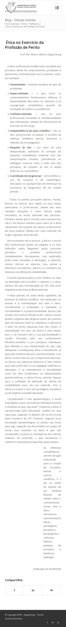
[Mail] (53, 622)
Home (24, 23)
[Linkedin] (58, 622)
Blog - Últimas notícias (20, 20)
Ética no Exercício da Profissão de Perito (24, 45)
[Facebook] (47, 622)
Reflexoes (34, 23)
